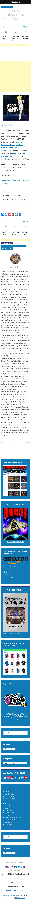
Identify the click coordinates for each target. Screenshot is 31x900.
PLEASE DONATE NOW (15, 542)
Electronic (5, 150)
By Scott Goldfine (7, 125)
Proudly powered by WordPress (12, 895)
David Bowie (18, 142)
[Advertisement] (15, 78)
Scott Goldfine (15, 267)
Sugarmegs (8, 824)
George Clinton (10, 815)
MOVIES (6, 572)
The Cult (19, 145)
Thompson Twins (8, 145)
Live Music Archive (11, 820)
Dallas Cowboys (10, 799)
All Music (8, 792)
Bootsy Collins (9, 796)
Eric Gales (8, 801)
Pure (19, 156)
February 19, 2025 (7, 7)
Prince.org (8, 822)
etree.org (8, 803)
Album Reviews (7, 246)
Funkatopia (8, 810)
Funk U (7, 808)
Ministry (4, 148)
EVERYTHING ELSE (10, 578)
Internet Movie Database (13, 817)
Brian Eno (13, 148)
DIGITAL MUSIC (9, 569)
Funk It (7, 806)
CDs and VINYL (9, 566)
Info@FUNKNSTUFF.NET (15, 890)
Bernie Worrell (9, 794)
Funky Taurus (9, 813)
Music (17, 246)
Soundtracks (7, 248)
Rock (24, 246)
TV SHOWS (7, 575)
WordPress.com (20, 898)
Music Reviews (7, 243)
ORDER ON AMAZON (11, 634)
